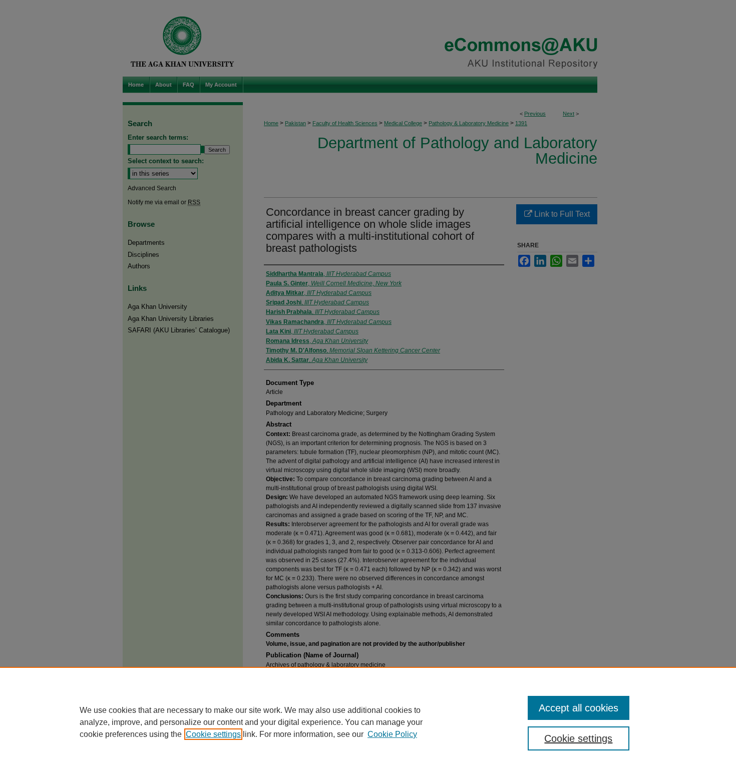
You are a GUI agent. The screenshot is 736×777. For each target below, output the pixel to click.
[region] (368, 722)
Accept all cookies (578, 707)
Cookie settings (213, 734)
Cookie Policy (392, 734)
